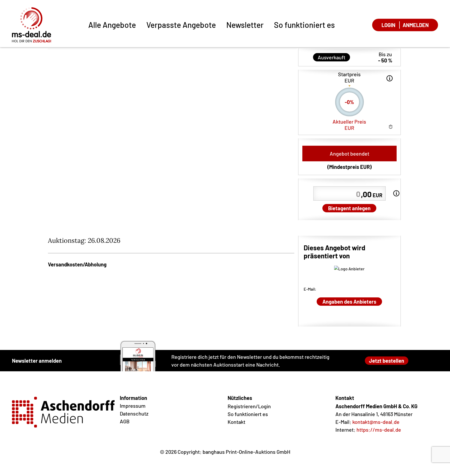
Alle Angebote (112, 24)
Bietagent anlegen (349, 208)
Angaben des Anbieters (349, 301)
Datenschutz (134, 413)
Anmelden (416, 25)
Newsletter (245, 24)
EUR (371, 194)
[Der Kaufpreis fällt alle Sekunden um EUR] (389, 78)
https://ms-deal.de (379, 429)
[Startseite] (31, 25)
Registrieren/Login (249, 406)
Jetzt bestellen (386, 361)
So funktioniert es (304, 24)
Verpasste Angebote (181, 24)
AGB (124, 421)
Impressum (133, 406)
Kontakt (236, 422)
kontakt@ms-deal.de (375, 422)
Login (388, 25)
